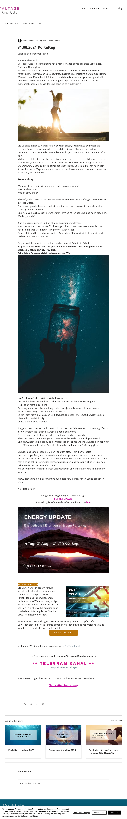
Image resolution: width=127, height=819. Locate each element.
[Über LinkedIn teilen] (31, 704)
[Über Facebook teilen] (19, 704)
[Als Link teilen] (37, 704)
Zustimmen (114, 812)
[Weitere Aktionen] (107, 40)
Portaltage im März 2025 (62, 750)
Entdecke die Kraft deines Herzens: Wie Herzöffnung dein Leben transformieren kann (103, 752)
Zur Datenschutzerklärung (28, 816)
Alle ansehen (116, 720)
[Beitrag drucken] (43, 704)
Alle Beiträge (11, 23)
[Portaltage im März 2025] (63, 735)
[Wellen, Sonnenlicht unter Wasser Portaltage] (23, 735)
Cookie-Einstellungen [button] (81, 812)
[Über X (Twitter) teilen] (25, 704)
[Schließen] (124, 812)
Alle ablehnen (99, 812)
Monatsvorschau (32, 23)
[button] (118, 24)
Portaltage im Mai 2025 (21, 750)
